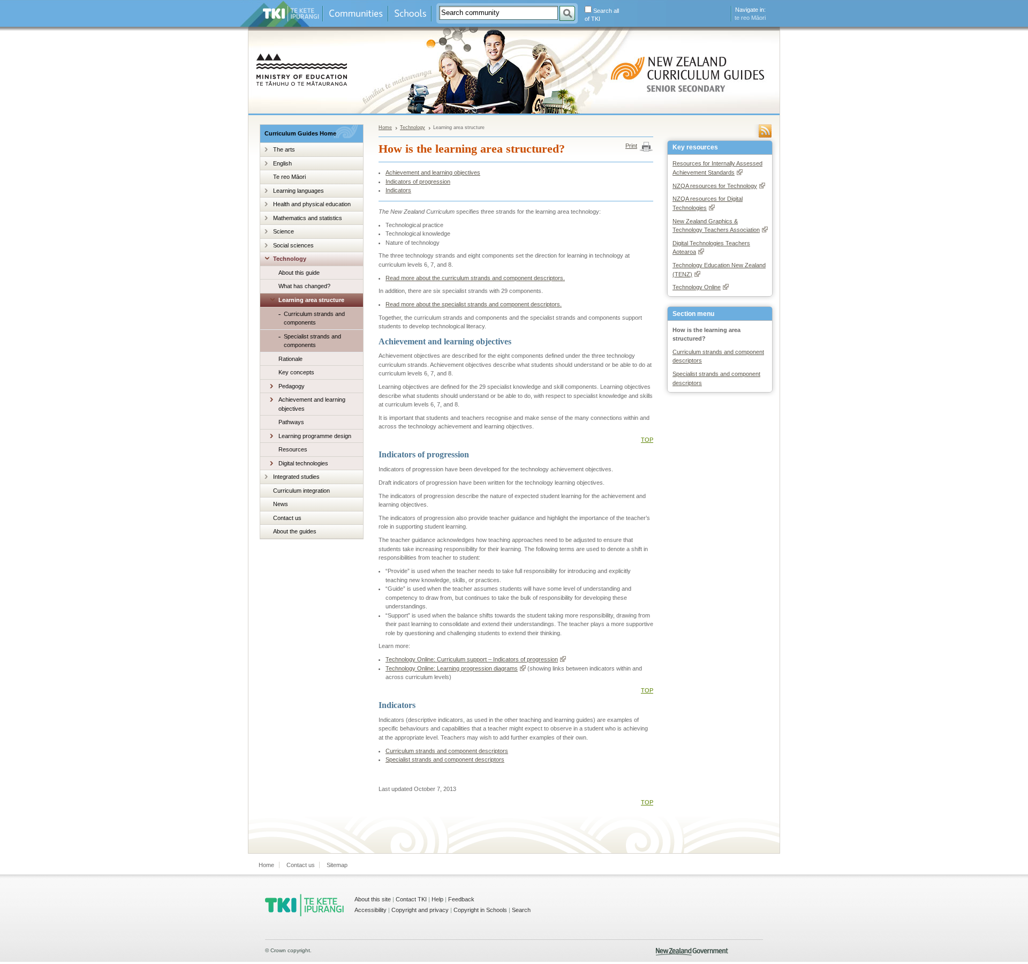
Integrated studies (296, 476)
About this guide (299, 272)
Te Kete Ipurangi (291, 13)
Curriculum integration (301, 490)
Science (283, 231)
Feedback (461, 899)
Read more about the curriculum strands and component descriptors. (475, 278)
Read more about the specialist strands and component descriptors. (474, 304)
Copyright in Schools (480, 910)
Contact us (287, 518)
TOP (647, 439)
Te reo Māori (289, 177)
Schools (410, 13)
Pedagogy (291, 386)
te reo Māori (750, 17)
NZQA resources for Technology (714, 186)
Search (521, 910)
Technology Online (696, 287)
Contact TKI (411, 899)
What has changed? (304, 286)
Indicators (398, 190)
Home (385, 127)
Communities (355, 13)
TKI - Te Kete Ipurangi (304, 905)
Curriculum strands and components (314, 318)
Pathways (291, 422)
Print (631, 145)
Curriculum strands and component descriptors (447, 751)
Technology (289, 258)
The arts (284, 149)
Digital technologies (303, 463)
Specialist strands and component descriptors (445, 759)
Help (437, 899)
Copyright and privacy (420, 910)
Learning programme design (314, 436)
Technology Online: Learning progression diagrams (452, 668)
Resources (292, 449)
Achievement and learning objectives (311, 404)
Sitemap (337, 865)
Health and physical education (312, 204)
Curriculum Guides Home (300, 133)
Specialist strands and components (312, 341)
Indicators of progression (418, 181)
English (282, 163)
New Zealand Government (692, 951)
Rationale (290, 359)
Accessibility (370, 910)
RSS (765, 131)
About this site (372, 899)
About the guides (294, 531)
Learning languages (298, 190)
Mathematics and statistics (307, 218)
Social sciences (293, 245)
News (280, 504)
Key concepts (296, 372)
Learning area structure (311, 300)
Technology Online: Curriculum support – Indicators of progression (472, 659)
